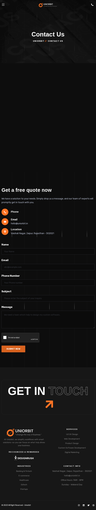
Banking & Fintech (24, 471)
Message (7, 307)
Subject (6, 291)
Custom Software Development (72, 448)
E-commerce (24, 476)
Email (5, 260)
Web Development (72, 439)
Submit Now (13, 349)
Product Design (72, 443)
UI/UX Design (72, 434)
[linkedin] (83, 505)
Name (5, 244)
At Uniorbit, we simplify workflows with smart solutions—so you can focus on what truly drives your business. (24, 442)
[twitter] (89, 505)
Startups (24, 489)
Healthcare (24, 480)
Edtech (24, 485)
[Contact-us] (92, 5)
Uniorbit (38, 41)
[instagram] (79, 505)
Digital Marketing (72, 452)
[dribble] (93, 505)
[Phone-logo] (92, 5)
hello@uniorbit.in (72, 475)
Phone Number (11, 275)
